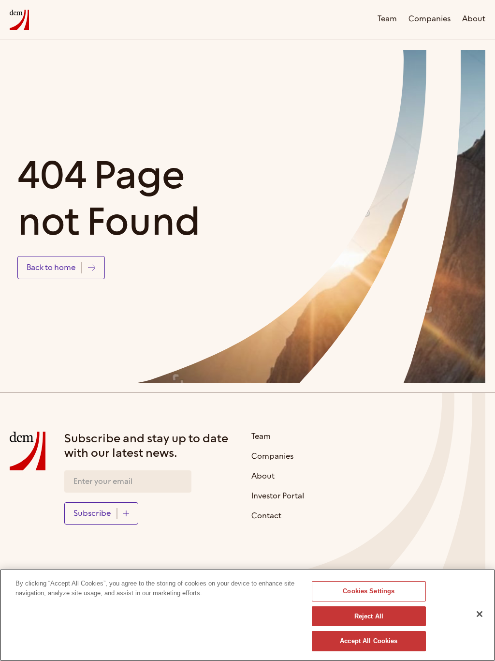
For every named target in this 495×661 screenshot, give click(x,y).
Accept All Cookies (368, 641)
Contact (266, 516)
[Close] (479, 614)
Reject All (368, 616)
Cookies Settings (368, 591)
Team (387, 19)
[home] (19, 20)
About (473, 19)
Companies (429, 19)
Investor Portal (277, 496)
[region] (247, 615)
